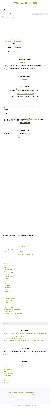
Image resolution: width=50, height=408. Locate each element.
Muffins (6, 293)
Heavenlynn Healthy (8, 373)
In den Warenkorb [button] (13, 51)
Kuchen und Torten (9, 291)
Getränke (7, 283)
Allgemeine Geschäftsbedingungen (15, 392)
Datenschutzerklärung (31, 119)
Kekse (6, 289)
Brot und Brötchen (9, 276)
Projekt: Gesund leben (9, 378)
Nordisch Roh (7, 377)
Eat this (5, 366)
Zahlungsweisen (33, 394)
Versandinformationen (19, 394)
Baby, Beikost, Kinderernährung (11, 265)
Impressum (9, 394)
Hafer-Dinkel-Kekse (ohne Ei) (15, 338)
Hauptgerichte (8, 287)
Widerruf (27, 394)
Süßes (6, 302)
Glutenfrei (7, 285)
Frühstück (7, 280)
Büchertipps (6, 267)
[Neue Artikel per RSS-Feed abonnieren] (26, 79)
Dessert (7, 278)
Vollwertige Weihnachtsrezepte (12, 307)
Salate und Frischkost (10, 298)
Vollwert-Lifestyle (8, 311)
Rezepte (5, 271)
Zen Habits (6, 382)
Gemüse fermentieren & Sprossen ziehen (14, 281)
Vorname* (6, 109)
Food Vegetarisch (8, 369)
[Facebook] (25, 79)
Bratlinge (7, 274)
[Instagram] (23, 79)
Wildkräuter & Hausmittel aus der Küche (13, 313)
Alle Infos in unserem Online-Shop (25, 254)
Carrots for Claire (8, 364)
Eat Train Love (7, 367)
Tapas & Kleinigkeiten (10, 304)
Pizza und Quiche (9, 296)
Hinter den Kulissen (8, 269)
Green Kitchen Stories (9, 371)
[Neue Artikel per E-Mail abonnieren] (22, 79)
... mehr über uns (6, 69)
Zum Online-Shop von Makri (24, 233)
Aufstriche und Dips (9, 272)
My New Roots (7, 375)
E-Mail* (5, 113)
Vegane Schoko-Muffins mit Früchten (16, 336)
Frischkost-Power (30, 89)
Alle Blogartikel (7, 263)
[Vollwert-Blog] (25, 3)
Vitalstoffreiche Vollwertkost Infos (12, 309)
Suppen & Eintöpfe (9, 300)
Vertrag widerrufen (22, 397)
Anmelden (25, 122)
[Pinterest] (27, 79)
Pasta (6, 294)
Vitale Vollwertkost (8, 380)
